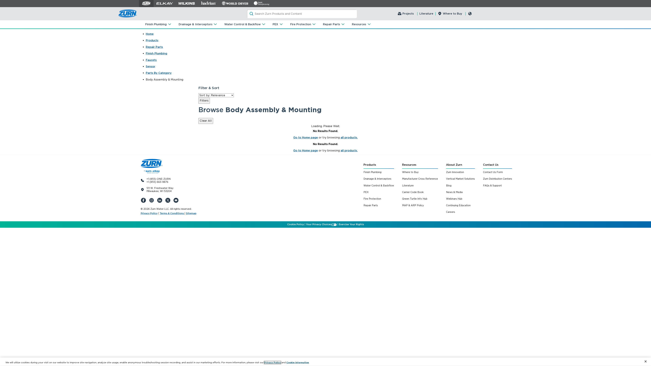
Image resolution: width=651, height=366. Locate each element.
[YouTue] (176, 200)
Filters (204, 100)
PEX (275, 24)
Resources (359, 24)
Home (150, 34)
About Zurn (454, 164)
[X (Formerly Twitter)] (168, 200)
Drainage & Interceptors (195, 24)
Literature (426, 13)
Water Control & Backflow (242, 24)
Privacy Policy (149, 213)
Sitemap (191, 213)
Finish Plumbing (156, 24)
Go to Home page (305, 137)
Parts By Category (159, 73)
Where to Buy (452, 13)
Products (152, 40)
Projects (408, 13)
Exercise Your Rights (351, 224)
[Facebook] (144, 200)
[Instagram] (152, 200)
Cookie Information (297, 362)
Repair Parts (331, 24)
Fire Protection (300, 24)
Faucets (151, 60)
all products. (349, 137)
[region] (325, 362)
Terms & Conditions (172, 213)
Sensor (150, 66)
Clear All (206, 120)
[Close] (645, 361)
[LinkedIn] (160, 200)
